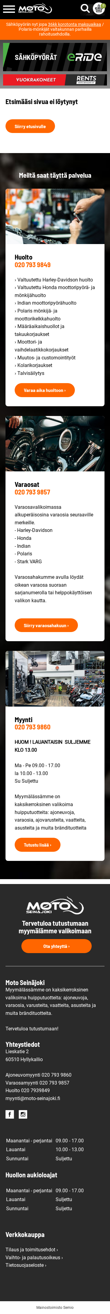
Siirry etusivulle (30, 126)
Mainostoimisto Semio (55, 1307)
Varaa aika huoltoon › (45, 390)
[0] (99, 8)
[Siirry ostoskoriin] (99, 8)
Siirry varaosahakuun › (46, 625)
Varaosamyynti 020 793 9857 (37, 1083)
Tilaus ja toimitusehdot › (32, 1250)
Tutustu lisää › (37, 844)
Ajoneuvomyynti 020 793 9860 (39, 1075)
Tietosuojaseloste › (26, 1265)
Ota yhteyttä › (56, 946)
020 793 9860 (32, 727)
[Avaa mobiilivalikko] (9, 9)
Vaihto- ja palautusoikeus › (34, 1257)
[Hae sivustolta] (86, 7)
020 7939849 (35, 1090)
